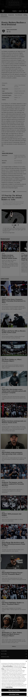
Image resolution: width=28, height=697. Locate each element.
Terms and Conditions (8, 666)
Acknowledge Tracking (14, 694)
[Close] (26, 661)
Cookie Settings (9, 687)
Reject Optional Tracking (14, 690)
